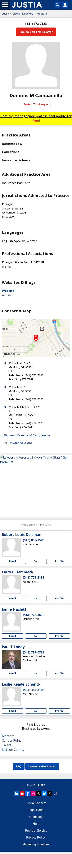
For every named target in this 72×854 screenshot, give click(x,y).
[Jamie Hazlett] (11, 622)
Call (36, 561)
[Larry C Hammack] (11, 584)
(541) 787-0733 (33, 652)
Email (12, 561)
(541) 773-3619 (33, 615)
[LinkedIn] (16, 793)
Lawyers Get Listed (42, 766)
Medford (42, 13)
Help (36, 823)
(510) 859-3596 (33, 540)
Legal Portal (36, 810)
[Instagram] (33, 793)
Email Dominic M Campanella (29, 435)
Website (8, 291)
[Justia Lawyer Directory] (55, 793)
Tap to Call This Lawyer (36, 32)
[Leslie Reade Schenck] (11, 696)
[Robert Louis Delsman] (11, 547)
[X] (49, 793)
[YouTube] (22, 793)
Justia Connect (36, 803)
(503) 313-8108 (33, 690)
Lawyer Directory (23, 13)
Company (36, 816)
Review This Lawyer (36, 104)
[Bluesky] (44, 793)
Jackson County (13, 750)
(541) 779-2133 (33, 577)
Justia (5, 13)
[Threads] (38, 793)
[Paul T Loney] (11, 659)
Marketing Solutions (35, 844)
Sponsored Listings (36, 525)
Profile (59, 561)
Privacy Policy (36, 837)
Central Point (11, 740)
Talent (6, 745)
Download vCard (20, 443)
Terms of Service (36, 830)
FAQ (18, 766)
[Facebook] (27, 793)
